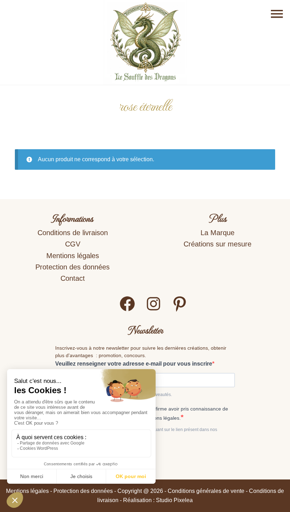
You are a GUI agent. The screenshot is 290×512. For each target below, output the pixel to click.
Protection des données (72, 267)
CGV (72, 244)
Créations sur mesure (217, 244)
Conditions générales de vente (206, 491)
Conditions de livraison (72, 233)
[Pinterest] (179, 310)
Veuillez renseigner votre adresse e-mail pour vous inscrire (133, 364)
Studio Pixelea (174, 500)
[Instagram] (153, 310)
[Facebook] (127, 310)
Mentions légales (72, 256)
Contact (72, 278)
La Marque (217, 233)
